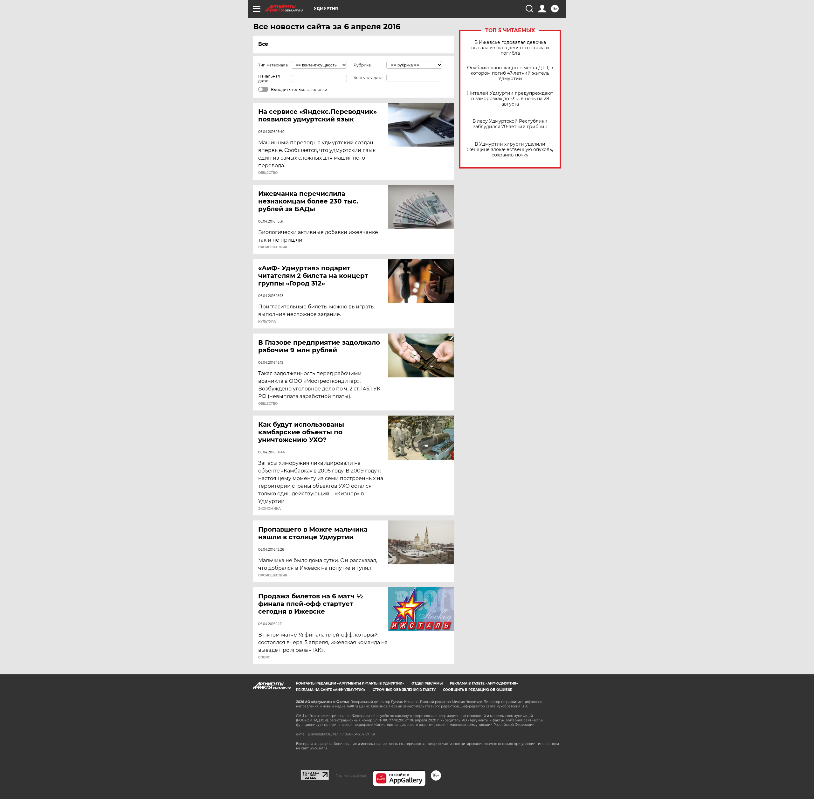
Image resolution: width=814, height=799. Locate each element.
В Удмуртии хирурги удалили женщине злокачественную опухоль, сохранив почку (510, 149)
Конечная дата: (368, 77)
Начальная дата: (269, 78)
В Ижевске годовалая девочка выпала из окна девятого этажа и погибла (510, 48)
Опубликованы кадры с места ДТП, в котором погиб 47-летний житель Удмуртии (510, 73)
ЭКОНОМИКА (269, 508)
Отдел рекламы (427, 683)
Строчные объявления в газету (404, 690)
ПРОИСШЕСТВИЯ (272, 247)
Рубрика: (363, 65)
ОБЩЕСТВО (268, 173)
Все (263, 44)
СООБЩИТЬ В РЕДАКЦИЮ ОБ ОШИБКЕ (477, 690)
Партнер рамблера (351, 775)
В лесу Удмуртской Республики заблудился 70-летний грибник (510, 124)
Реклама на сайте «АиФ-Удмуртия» (330, 690)
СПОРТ (264, 657)
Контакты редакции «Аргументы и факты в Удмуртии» (350, 683)
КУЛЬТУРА (267, 321)
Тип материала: (273, 65)
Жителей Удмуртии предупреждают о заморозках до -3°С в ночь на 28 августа (510, 99)
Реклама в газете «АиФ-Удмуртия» (484, 683)
